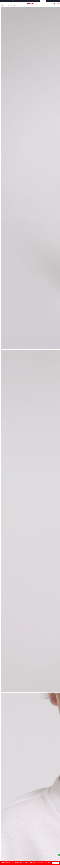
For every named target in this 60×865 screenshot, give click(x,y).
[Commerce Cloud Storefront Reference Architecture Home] (30, 3)
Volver (5, 5)
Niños (8, 5)
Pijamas (15, 5)
